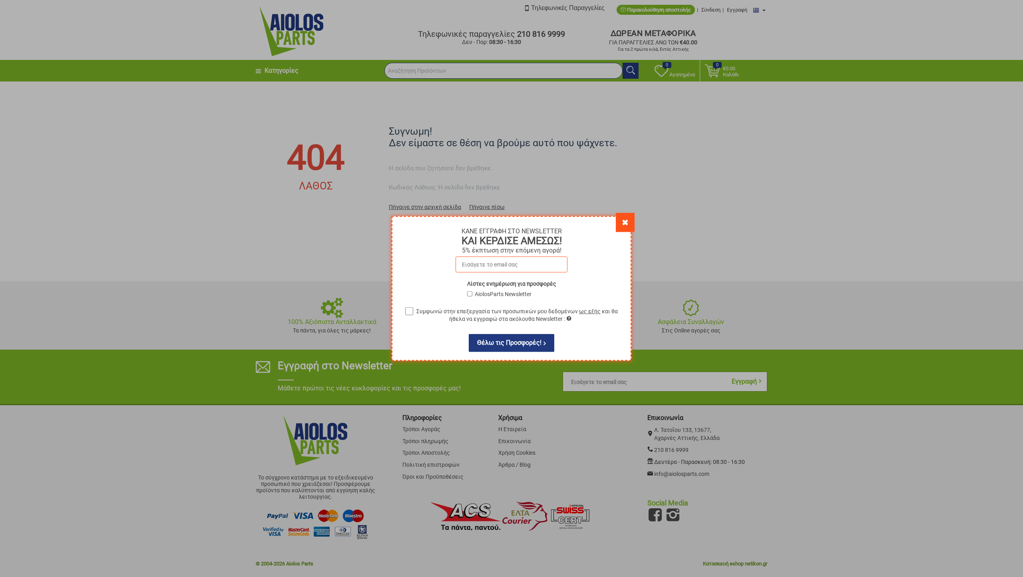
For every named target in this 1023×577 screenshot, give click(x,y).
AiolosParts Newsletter (503, 294)
